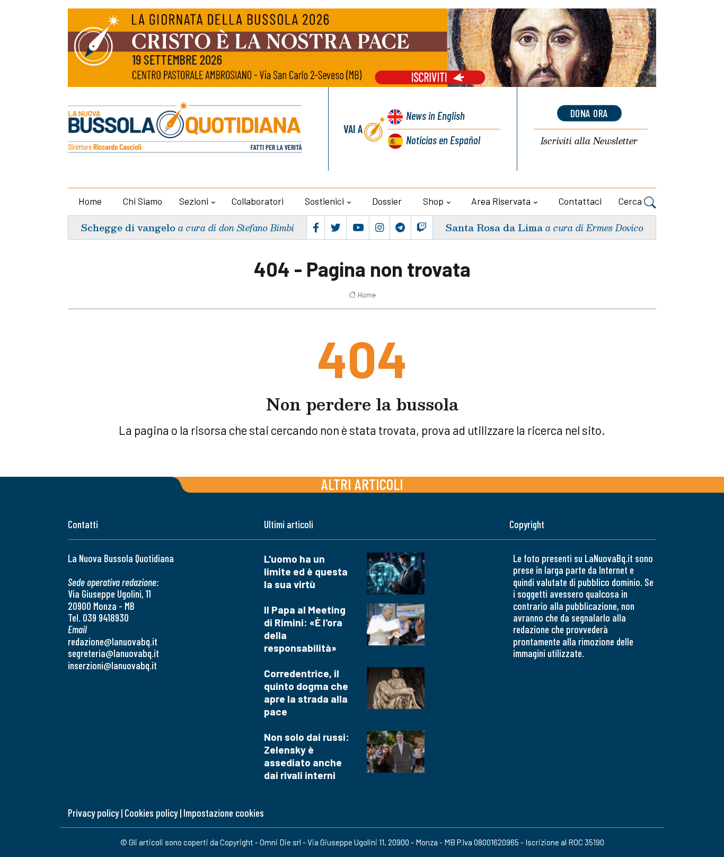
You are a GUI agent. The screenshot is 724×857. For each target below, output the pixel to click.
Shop (433, 201)
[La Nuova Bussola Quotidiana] (186, 128)
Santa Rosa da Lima (494, 227)
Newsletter (589, 141)
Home (90, 201)
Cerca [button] (631, 201)
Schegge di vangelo (128, 227)
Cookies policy (151, 813)
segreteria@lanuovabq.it (113, 653)
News (435, 115)
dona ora (589, 113)
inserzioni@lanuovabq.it (112, 665)
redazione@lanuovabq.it (112, 641)
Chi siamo (142, 201)
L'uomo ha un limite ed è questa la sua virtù (306, 571)
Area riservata (501, 201)
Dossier (387, 201)
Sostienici (324, 201)
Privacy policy (93, 813)
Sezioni (193, 201)
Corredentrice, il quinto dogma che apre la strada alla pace (306, 692)
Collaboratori (258, 201)
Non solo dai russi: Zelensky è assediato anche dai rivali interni (306, 756)
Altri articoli (362, 484)
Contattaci (580, 201)
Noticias (443, 139)
